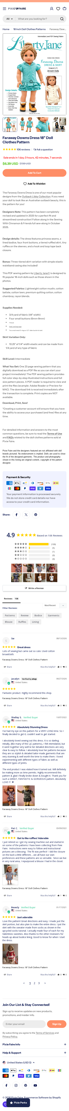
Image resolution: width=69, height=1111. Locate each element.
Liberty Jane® (42, 273)
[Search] (62, 19)
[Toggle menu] (4, 9)
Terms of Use (54, 433)
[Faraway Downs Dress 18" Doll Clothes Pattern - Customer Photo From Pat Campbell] (40, 568)
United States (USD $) (19, 1062)
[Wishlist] (58, 8)
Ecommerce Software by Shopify (42, 1097)
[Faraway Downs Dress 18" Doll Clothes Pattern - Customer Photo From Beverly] (51, 568)
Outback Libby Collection (36, 196)
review (24, 615)
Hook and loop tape (15, 326)
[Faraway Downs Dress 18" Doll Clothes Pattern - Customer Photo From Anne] (40, 577)
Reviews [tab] (8, 598)
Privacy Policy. (10, 1036)
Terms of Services (45, 1032)
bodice (38, 615)
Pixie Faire (17, 1097)
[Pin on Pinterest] (36, 515)
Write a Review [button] (36, 588)
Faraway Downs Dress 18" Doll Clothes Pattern (25, 659)
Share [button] (9, 667)
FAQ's (10, 437)
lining (35, 621)
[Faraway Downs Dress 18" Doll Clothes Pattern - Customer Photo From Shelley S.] (16, 568)
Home (6, 29)
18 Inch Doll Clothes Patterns (29, 29)
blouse (8, 621)
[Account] (52, 9)
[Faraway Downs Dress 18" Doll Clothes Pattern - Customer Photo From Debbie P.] (28, 577)
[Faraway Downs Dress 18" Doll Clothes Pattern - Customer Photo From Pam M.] (16, 577)
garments (53, 615)
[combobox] (34, 19)
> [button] (45, 983)
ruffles (22, 621)
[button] (59, 667)
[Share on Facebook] (16, 515)
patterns (10, 615)
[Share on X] (26, 515)
